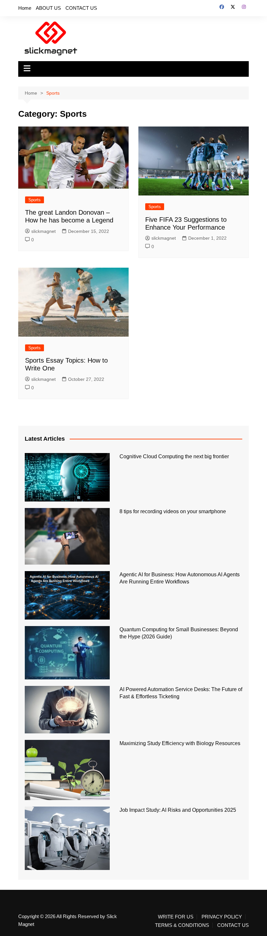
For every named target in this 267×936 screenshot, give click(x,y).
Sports (34, 199)
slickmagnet (43, 231)
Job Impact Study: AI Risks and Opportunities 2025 (177, 810)
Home (24, 8)
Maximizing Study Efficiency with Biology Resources (179, 743)
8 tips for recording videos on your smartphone (172, 511)
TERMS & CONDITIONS (182, 925)
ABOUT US (48, 8)
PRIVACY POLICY (222, 916)
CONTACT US (81, 8)
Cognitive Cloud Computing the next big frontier (174, 456)
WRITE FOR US (175, 916)
